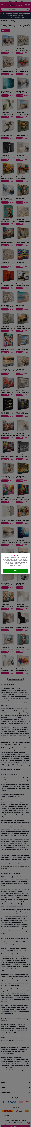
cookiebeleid (6, 563)
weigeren (19, 565)
